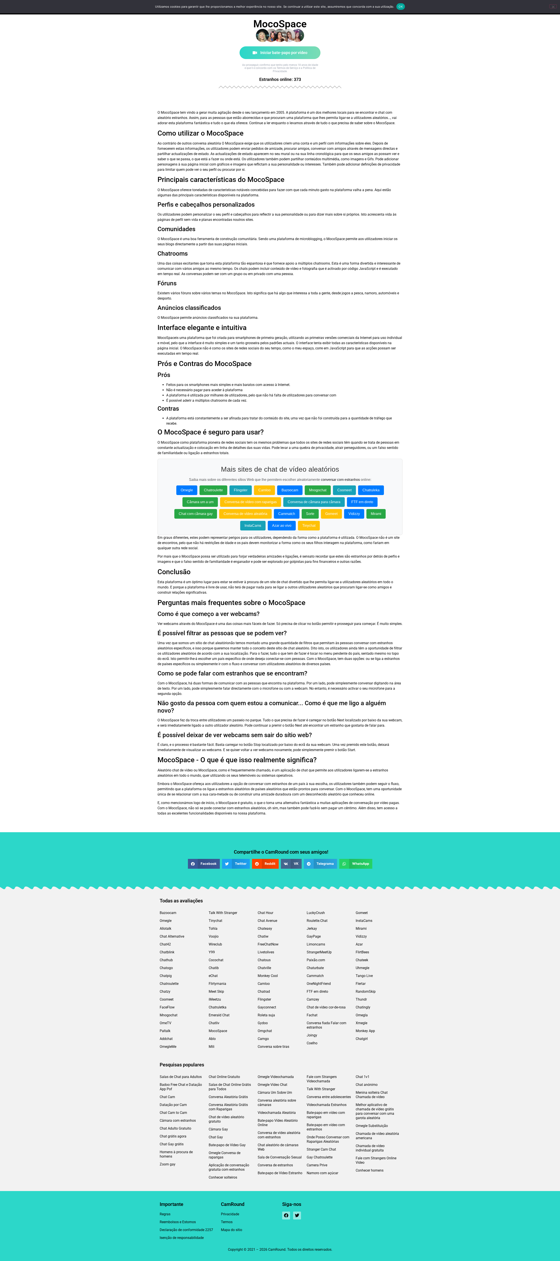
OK (401, 6)
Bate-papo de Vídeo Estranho (280, 1173)
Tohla (213, 928)
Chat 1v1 (362, 1077)
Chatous (264, 960)
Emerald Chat (219, 1015)
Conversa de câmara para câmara (314, 502)
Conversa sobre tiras (273, 1047)
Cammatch (286, 514)
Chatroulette (213, 490)
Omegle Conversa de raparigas (224, 1155)
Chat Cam (167, 1097)
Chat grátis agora (173, 1136)
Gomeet (331, 514)
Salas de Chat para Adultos (181, 1077)
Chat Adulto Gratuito (175, 1128)
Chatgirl (362, 1039)
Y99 (212, 952)
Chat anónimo (367, 1085)
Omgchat (265, 1031)
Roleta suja (266, 1015)
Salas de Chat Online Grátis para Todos (230, 1087)
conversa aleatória (206, 143)
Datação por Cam (173, 1105)
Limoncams (316, 944)
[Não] (553, 6)
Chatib (214, 968)
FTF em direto (362, 502)
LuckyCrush (316, 913)
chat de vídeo (182, 770)
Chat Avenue (267, 921)
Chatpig (166, 976)
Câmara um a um (200, 502)
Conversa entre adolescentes (329, 1097)
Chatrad (264, 991)
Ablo (212, 1039)
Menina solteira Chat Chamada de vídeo (372, 1094)
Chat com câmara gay (196, 514)
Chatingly (363, 1007)
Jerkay (312, 928)
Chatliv (214, 1023)
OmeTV (165, 1023)
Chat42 (165, 944)
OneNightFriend (319, 984)
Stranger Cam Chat (321, 1149)
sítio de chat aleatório (212, 643)
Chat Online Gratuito (224, 1077)
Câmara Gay (218, 1129)
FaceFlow (167, 1007)
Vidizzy (354, 514)
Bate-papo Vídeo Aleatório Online (278, 1122)
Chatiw (263, 936)
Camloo (264, 490)
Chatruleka (371, 490)
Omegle (187, 490)
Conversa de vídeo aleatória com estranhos (279, 1135)
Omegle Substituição (372, 1126)
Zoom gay (167, 1164)
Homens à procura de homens (176, 1154)
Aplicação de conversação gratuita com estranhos (229, 1167)
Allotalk (165, 928)
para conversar (317, 395)
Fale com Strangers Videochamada (322, 1079)
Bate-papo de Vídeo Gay (227, 1145)
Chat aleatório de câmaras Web (278, 1147)
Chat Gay (216, 1137)
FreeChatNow (268, 944)
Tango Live (364, 976)
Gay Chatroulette (319, 1157)
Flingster (240, 490)
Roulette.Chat (317, 921)
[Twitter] (297, 1215)
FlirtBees (362, 952)
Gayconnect (267, 1007)
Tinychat (308, 525)
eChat (213, 976)
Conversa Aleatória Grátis (228, 1097)
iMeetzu (215, 999)
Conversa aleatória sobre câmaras (277, 1102)
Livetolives (266, 952)
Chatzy (165, 991)
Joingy (312, 1035)
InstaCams (253, 525)
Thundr (361, 999)
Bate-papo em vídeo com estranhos (326, 1127)
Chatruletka (217, 1007)
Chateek (362, 960)
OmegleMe (168, 1047)
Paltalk (165, 1031)
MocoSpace (218, 1031)
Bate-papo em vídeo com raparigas (326, 1115)
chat (381, 112)
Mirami (376, 514)
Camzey (313, 999)
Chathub (166, 960)
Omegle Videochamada (276, 1077)
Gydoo (263, 1023)
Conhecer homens (369, 1170)
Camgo (263, 1039)
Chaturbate (315, 968)
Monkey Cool (268, 976)
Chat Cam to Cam (173, 1113)
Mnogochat (317, 490)
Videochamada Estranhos (326, 1105)
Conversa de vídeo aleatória (245, 514)
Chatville (264, 968)
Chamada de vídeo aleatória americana (377, 1136)
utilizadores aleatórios (371, 118)
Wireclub (215, 944)
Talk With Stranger (223, 913)
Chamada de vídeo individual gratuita (370, 1148)
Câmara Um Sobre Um (275, 1092)
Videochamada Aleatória (277, 1113)
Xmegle (361, 1023)
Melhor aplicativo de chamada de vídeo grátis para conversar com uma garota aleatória (375, 1111)
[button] (204, 864)
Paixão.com (316, 960)
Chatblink (167, 952)
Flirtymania (217, 984)
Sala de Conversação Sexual (280, 1157)
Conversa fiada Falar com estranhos (326, 1025)
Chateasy (265, 928)
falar (372, 725)
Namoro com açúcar (322, 1173)
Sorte (310, 514)
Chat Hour (265, 913)
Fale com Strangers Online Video (376, 1160)
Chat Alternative (172, 936)
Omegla (362, 1015)
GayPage (314, 936)
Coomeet (344, 490)
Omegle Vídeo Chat (272, 1085)
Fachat (312, 1015)
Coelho (312, 1043)
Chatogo (166, 968)
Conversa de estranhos (275, 1165)
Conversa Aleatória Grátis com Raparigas (228, 1107)
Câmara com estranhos (178, 1120)
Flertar (361, 984)
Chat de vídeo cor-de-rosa (326, 1007)
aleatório (164, 118)
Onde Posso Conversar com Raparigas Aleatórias (328, 1139)
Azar (359, 944)
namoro (371, 293)
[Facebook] (286, 1215)
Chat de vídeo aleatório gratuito (226, 1119)
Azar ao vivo (281, 525)
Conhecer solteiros (223, 1177)
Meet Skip (216, 991)
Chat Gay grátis (172, 1144)
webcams (170, 624)
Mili (211, 1047)
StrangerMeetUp (319, 952)
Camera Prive (317, 1165)
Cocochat (216, 960)
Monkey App (365, 1031)
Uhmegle (362, 968)
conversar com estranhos (340, 479)
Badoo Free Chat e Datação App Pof (181, 1087)
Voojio (214, 936)
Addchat (166, 1039)
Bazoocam (290, 490)
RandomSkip (366, 991)
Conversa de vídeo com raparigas (250, 502)
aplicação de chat (294, 770)
